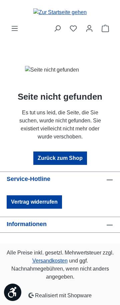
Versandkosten (50, 261)
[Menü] (15, 28)
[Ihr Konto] (89, 28)
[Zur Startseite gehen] (60, 12)
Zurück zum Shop (60, 158)
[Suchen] (57, 28)
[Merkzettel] (73, 28)
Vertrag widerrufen (34, 202)
